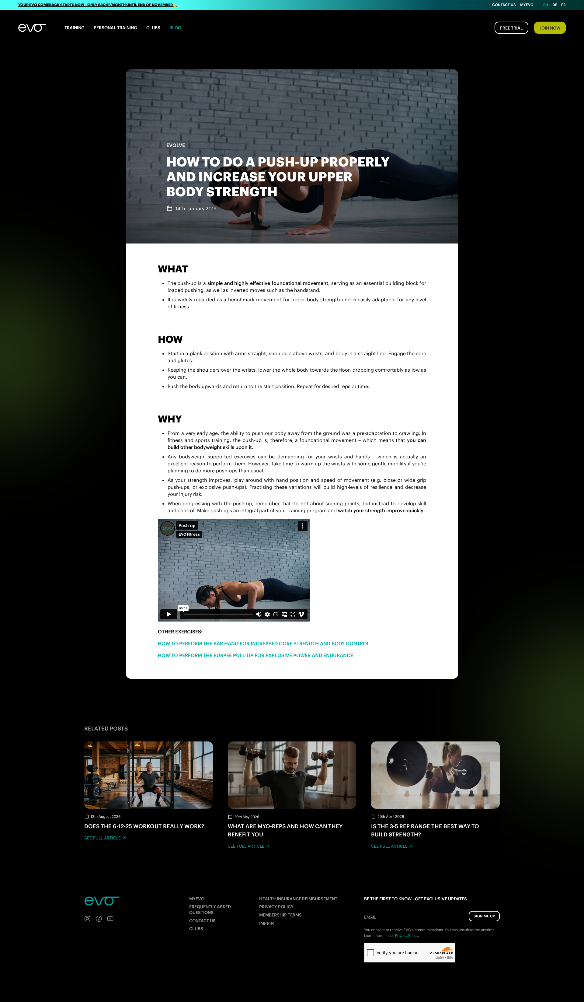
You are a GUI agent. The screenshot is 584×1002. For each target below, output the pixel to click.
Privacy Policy (276, 906)
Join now (550, 28)
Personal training (115, 27)
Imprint (267, 923)
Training (74, 27)
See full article (102, 838)
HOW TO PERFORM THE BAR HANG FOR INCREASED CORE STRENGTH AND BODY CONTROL (264, 643)
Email (370, 917)
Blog (175, 27)
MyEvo (527, 4)
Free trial (511, 28)
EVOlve (175, 145)
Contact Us (504, 4)
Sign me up (484, 916)
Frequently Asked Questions (210, 909)
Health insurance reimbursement (298, 899)
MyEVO (196, 899)
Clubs (153, 27)
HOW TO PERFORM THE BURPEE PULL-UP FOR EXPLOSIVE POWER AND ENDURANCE (255, 655)
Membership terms (280, 915)
